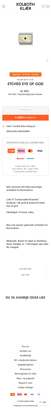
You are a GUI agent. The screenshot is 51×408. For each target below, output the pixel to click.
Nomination (25, 80)
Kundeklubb (25, 355)
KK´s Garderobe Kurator (25, 360)
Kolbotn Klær (25, 6)
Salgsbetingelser (26, 364)
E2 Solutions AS (30, 406)
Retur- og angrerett (26, 378)
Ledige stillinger (25, 387)
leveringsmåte (28, 94)
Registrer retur (25, 383)
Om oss (25, 346)
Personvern (25, 369)
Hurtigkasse (30, 117)
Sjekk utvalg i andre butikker (18, 131)
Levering (25, 269)
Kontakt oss (25, 351)
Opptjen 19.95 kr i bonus (25, 74)
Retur (25, 275)
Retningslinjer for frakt (25, 374)
